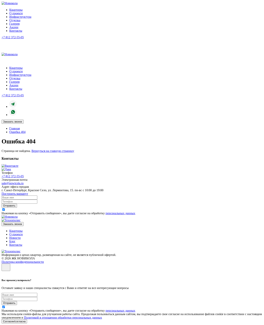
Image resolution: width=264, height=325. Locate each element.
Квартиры (16, 9)
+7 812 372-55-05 (13, 37)
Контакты (15, 30)
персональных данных (120, 213)
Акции (13, 27)
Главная (14, 128)
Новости (15, 237)
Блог (12, 241)
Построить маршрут (15, 193)
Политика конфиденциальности (23, 261)
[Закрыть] (6, 267)
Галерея (14, 23)
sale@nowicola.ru (13, 183)
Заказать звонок (12, 121)
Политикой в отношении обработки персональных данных (63, 317)
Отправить (9, 205)
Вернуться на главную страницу (53, 151)
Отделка (14, 20)
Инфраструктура (20, 16)
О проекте (16, 13)
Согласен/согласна (14, 321)
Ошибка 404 (17, 132)
